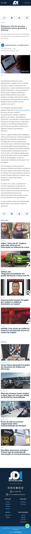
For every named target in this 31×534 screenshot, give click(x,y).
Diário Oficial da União (22, 110)
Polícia (8, 506)
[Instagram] (11, 488)
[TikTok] (20, 488)
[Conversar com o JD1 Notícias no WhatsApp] (27, 526)
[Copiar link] (26, 18)
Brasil (7, 502)
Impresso (23, 504)
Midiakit (23, 517)
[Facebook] (9, 488)
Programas (8, 515)
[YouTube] (17, 488)
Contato (23, 519)
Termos (23, 515)
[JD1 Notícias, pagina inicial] (15, 3)
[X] (14, 488)
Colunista (23, 502)
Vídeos (8, 517)
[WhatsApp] (22, 488)
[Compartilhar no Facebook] (11, 18)
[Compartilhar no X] (19, 18)
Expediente (23, 522)
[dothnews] (18, 532)
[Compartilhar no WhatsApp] (4, 18)
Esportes (7, 504)
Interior (8, 508)
